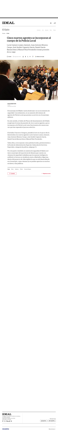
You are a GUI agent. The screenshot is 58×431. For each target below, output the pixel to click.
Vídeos (54, 30)
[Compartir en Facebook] (25, 56)
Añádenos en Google (40, 56)
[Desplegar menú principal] (55, 23)
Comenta (13, 173)
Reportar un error (47, 173)
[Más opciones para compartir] (30, 56)
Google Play (52, 420)
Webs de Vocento (52, 429)
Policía (12, 169)
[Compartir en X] (28, 56)
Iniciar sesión (51, 23)
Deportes (46, 30)
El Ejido (5, 29)
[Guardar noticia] (9, 56)
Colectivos (39, 30)
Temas (8, 169)
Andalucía (17, 169)
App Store (44, 420)
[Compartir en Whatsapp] (23, 56)
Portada (3, 33)
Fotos (51, 30)
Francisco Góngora (27, 169)
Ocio (43, 30)
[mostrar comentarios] (33, 56)
